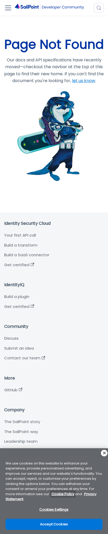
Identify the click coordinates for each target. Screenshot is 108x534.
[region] (54, 491)
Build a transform (20, 245)
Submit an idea (19, 348)
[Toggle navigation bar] (8, 8)
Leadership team (20, 441)
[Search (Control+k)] (99, 8)
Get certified (16, 265)
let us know (83, 81)
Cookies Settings (53, 509)
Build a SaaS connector (26, 255)
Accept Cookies (54, 524)
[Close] (104, 453)
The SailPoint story (22, 421)
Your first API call (20, 235)
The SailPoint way (21, 431)
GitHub (11, 390)
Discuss (11, 338)
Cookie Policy (62, 494)
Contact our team (22, 358)
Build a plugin (16, 296)
